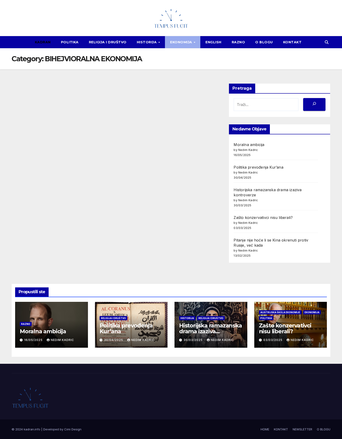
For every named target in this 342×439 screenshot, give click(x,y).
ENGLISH (213, 42)
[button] (327, 42)
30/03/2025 (194, 340)
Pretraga (242, 88)
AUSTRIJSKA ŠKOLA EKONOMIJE (280, 312)
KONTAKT (292, 42)
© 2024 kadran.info (26, 429)
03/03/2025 (273, 340)
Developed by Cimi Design (62, 429)
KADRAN (43, 42)
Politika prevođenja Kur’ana (258, 167)
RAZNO (238, 42)
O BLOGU (264, 42)
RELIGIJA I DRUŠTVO (108, 42)
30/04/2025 (114, 340)
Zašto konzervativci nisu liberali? (263, 217)
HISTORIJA (147, 42)
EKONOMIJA (181, 42)
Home (265, 429)
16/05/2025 (34, 340)
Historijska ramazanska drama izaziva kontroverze (210, 331)
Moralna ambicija (249, 144)
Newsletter (302, 429)
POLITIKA (70, 42)
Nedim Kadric (62, 340)
